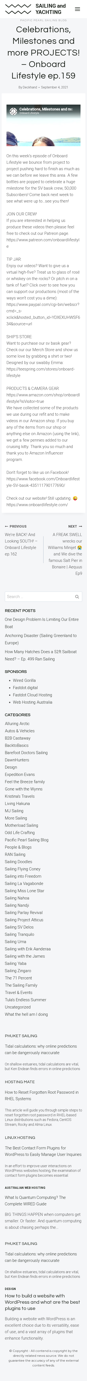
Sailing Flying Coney (22, 869)
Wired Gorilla (24, 680)
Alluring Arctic (17, 723)
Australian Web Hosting (25, 1187)
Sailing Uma (15, 941)
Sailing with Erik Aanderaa (28, 949)
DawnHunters (17, 760)
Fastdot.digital (25, 687)
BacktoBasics (17, 745)
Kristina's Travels (20, 796)
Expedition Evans (20, 774)
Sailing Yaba (16, 963)
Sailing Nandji (17, 905)
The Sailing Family (21, 985)
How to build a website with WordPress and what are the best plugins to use (42, 1302)
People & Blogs (18, 847)
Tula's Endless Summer (25, 999)
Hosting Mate (20, 1082)
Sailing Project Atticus (24, 919)
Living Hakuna (17, 803)
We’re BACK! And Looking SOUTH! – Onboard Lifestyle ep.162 (21, 540)
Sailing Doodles (18, 861)
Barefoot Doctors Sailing (26, 752)
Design (11, 767)
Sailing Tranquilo (19, 934)
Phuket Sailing (21, 1036)
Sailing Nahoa (17, 898)
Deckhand (30, 87)
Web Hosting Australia (32, 702)
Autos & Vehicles (20, 730)
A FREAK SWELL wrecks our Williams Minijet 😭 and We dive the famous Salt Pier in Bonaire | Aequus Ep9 (65, 550)
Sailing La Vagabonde (24, 883)
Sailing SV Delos (19, 927)
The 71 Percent (18, 978)
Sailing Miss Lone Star (24, 890)
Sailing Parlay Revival (24, 912)
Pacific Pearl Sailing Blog (43, 20)
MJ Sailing (14, 810)
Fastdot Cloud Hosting (32, 695)
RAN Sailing (15, 854)
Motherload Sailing (21, 825)
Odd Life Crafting (20, 832)
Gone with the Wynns (23, 789)
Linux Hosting (20, 1138)
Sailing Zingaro (18, 970)
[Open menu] (77, 9)
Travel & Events (18, 992)
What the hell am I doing (26, 1014)
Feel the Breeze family (25, 781)
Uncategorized (18, 1007)
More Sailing (16, 818)
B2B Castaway (18, 738)
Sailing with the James (25, 956)
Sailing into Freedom (23, 876)
